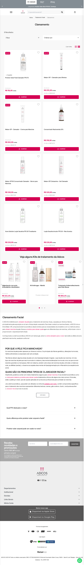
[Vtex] (33, 541)
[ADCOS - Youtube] (38, 480)
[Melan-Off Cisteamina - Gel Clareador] (61, 165)
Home (31, 17)
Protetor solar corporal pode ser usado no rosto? (24, 429)
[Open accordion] (79, 488)
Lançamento (31, 6)
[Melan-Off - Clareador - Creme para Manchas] (22, 113)
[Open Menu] (11, 12)
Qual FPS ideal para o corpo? (17, 408)
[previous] (2, 6)
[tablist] (42, 308)
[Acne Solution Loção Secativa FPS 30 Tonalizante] (22, 215)
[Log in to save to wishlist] (38, 52)
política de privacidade (12, 456)
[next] (81, 6)
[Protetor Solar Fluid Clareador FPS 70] (22, 61)
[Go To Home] (23, 12)
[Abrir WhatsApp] (79, 560)
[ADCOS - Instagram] (43, 480)
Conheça (53, 6)
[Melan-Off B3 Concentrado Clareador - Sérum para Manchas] (22, 165)
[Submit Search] (62, 12)
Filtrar (8, 38)
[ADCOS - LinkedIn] (45, 480)
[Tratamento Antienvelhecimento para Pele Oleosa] (70, 271)
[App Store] (42, 510)
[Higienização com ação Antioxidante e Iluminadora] (14, 271)
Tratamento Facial (40, 17)
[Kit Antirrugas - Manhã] (42, 271)
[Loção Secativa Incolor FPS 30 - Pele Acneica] (61, 215)
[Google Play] (42, 517)
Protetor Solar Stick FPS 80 (42, 6)
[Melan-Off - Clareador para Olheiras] (61, 61)
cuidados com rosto (50, 384)
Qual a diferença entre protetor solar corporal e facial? (26, 418)
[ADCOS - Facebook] (40, 480)
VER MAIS (42, 395)
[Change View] (76, 47)
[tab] (39, 308)
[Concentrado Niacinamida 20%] (61, 113)
